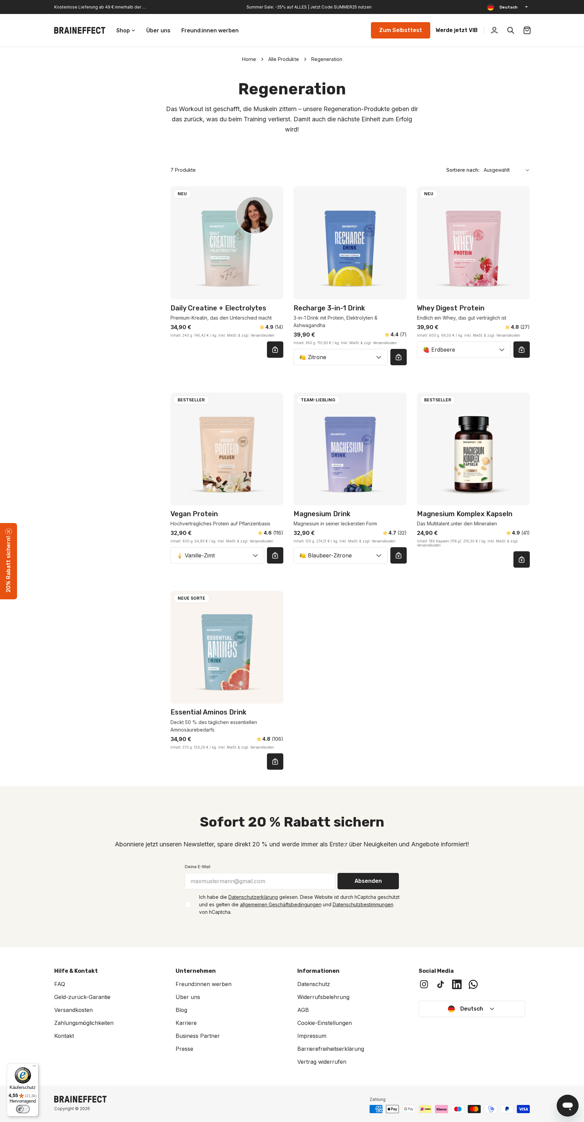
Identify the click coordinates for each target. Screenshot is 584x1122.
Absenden (368, 881)
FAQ (59, 984)
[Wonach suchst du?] (511, 30)
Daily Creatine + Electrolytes (218, 308)
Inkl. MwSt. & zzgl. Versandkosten (246, 335)
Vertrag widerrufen (321, 1061)
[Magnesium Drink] (350, 449)
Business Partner (198, 1035)
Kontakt (64, 1035)
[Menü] (34, 1067)
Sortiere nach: (463, 170)
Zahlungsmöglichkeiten (84, 1022)
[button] (8, 561)
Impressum (311, 1035)
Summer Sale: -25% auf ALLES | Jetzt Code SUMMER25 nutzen (309, 7)
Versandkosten (73, 1009)
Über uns (188, 997)
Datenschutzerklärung (253, 897)
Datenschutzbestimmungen (363, 904)
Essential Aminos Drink (208, 712)
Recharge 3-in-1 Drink (329, 308)
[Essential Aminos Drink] (226, 647)
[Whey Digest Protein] (473, 242)
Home (249, 59)
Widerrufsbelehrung (323, 997)
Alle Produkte (283, 59)
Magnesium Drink (322, 514)
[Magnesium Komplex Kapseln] (473, 449)
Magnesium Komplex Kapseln (464, 514)
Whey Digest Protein (450, 308)
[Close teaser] (8, 531)
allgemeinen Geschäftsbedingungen (280, 904)
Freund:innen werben (203, 984)
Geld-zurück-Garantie (82, 997)
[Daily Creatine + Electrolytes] (226, 242)
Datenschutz (313, 984)
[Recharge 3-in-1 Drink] (350, 242)
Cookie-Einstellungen (324, 1022)
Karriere (186, 1022)
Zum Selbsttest (400, 30)
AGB (303, 1009)
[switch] (23, 1109)
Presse (184, 1048)
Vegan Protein (194, 514)
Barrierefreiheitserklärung (330, 1048)
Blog (181, 1009)
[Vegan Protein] (226, 449)
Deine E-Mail (197, 866)
